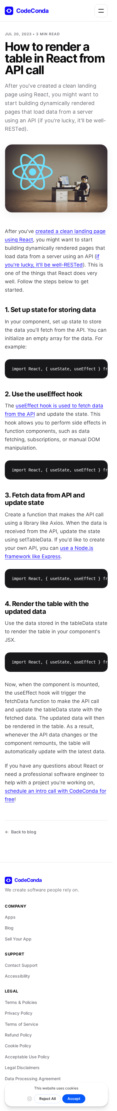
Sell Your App (18, 938)
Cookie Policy (18, 1045)
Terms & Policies (21, 1002)
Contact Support (21, 965)
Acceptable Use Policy (27, 1056)
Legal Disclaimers (22, 1067)
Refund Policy (18, 1034)
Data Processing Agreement (33, 1078)
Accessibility (17, 975)
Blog (9, 927)
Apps (10, 917)
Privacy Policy (18, 1013)
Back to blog (23, 831)
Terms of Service (21, 1024)
